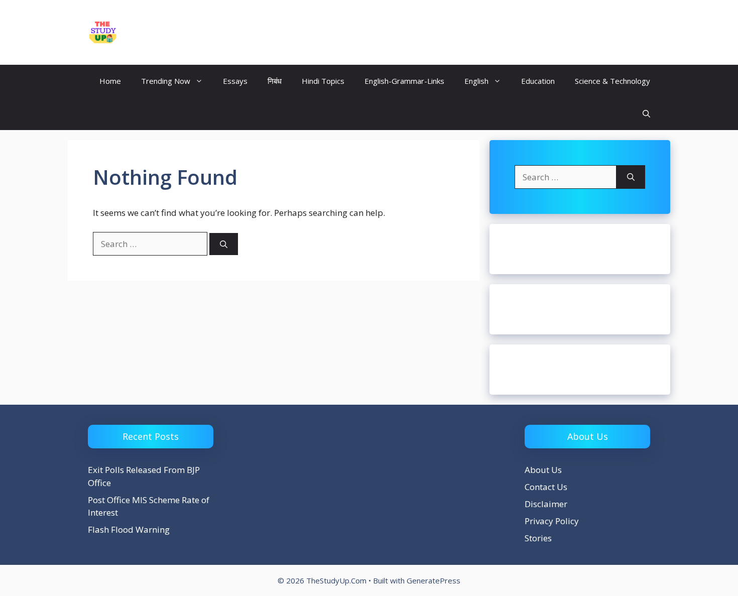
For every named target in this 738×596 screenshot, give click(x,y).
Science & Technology (612, 81)
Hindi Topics (323, 81)
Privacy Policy (552, 521)
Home (110, 81)
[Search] (223, 244)
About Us (543, 469)
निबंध (275, 81)
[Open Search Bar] (646, 113)
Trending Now (165, 81)
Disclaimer (546, 504)
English (476, 81)
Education (538, 81)
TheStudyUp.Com (180, 32)
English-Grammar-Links (404, 81)
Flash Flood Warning (129, 529)
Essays (235, 81)
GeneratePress (433, 580)
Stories (538, 538)
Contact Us (546, 487)
